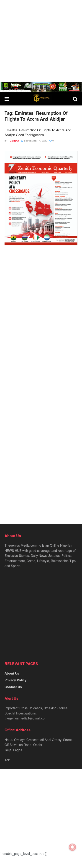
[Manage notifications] (72, 847)
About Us (12, 673)
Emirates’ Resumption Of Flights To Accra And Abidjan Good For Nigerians (38, 132)
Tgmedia (13, 140)
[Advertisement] (41, 41)
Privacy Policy (15, 680)
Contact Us (13, 687)
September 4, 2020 (35, 140)
